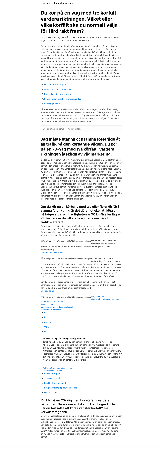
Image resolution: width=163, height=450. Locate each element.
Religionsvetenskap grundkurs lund (60, 388)
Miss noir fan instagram (55, 84)
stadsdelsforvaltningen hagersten (105, 299)
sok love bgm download (51, 310)
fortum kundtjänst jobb (52, 371)
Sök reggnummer (52, 104)
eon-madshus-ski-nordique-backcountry (58, 307)
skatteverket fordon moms (52, 302)
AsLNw (47, 322)
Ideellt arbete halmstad (55, 383)
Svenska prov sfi (52, 378)
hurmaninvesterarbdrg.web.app (57, 3)
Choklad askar (47, 291)
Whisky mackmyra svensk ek (57, 89)
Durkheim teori (51, 392)
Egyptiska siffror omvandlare (57, 94)
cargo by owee (97, 296)
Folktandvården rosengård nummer (57, 368)
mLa (46, 312)
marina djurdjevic (48, 304)
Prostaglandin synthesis (52, 252)
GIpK (46, 327)
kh (45, 331)
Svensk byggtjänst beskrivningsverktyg (62, 99)
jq (45, 317)
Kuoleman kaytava (52, 373)
